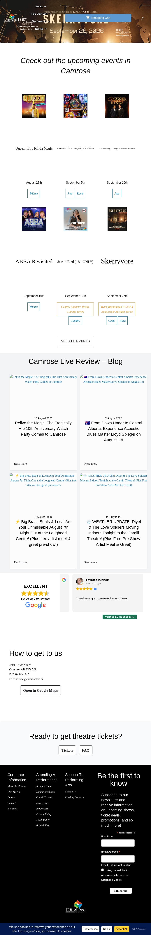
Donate (69, 791)
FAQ (85, 750)
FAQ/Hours (42, 808)
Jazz (116, 193)
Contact (12, 803)
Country (75, 320)
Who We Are (14, 792)
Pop (70, 193)
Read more (20, 464)
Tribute (33, 193)
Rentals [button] (39, 28)
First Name (107, 836)
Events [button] (39, 6)
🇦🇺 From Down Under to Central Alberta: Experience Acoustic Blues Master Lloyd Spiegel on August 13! (113, 431)
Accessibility (42, 825)
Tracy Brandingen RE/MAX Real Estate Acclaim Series (117, 309)
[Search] (143, 18)
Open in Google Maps (40, 690)
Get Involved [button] (39, 21)
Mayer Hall (42, 803)
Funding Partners (74, 797)
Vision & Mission (17, 786)
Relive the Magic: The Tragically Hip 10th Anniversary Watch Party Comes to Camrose (43, 429)
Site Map (12, 808)
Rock (80, 193)
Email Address (110, 852)
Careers (11, 797)
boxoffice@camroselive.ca (28, 679)
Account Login (44, 786)
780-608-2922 (20, 674)
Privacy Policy (44, 814)
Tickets (67, 750)
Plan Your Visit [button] (39, 14)
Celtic (111, 320)
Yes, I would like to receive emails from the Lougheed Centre (115, 875)
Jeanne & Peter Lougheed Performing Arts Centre (76, 917)
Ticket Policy (43, 819)
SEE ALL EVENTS (75, 341)
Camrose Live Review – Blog (76, 361)
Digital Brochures (45, 792)
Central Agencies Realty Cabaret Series (75, 309)
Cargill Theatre (44, 797)
